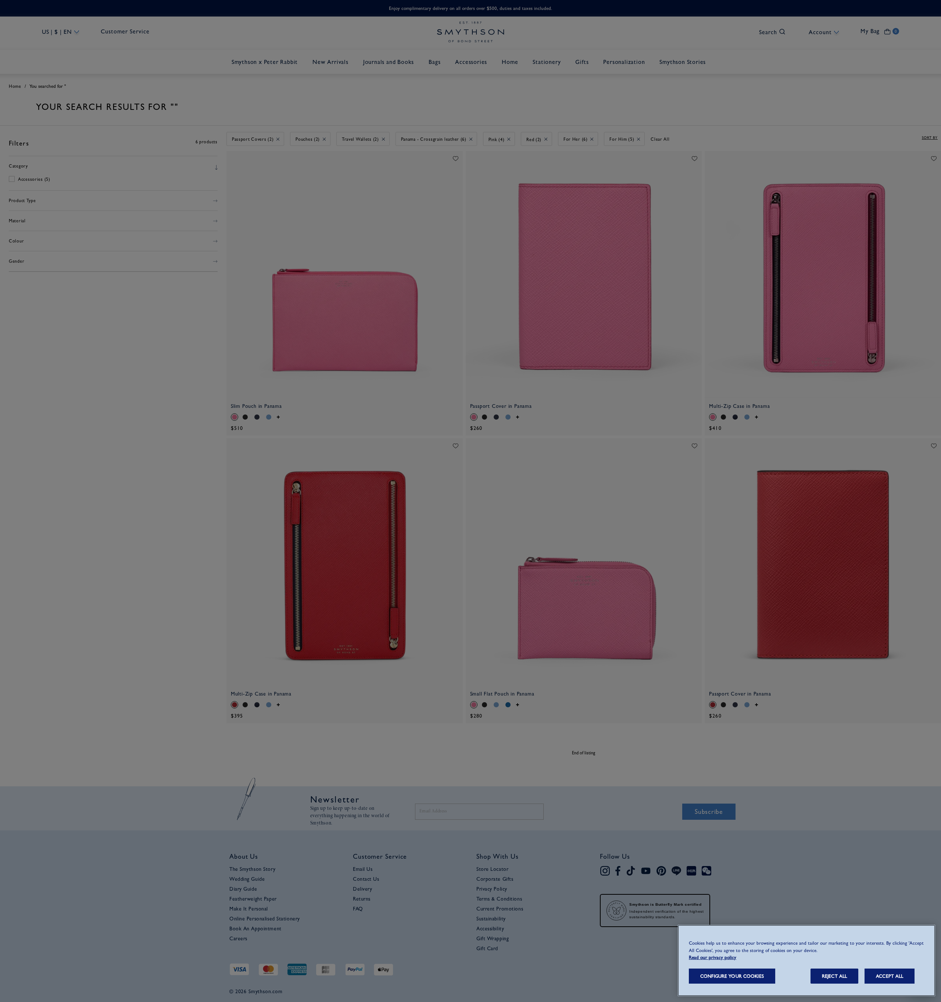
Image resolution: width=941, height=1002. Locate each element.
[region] (806, 960)
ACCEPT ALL (889, 976)
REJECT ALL (834, 976)
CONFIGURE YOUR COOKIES (732, 976)
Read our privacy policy (712, 957)
